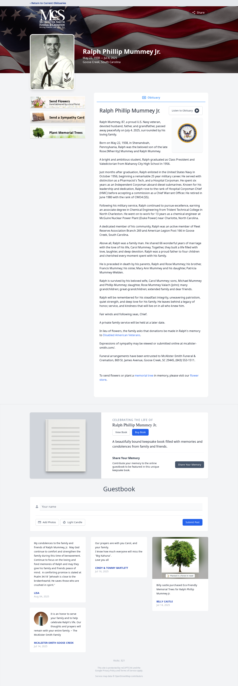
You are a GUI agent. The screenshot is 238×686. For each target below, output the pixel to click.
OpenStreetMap (122, 676)
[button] (180, 558)
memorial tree (144, 375)
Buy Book (140, 432)
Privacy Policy (109, 670)
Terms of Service (128, 670)
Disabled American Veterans (121, 335)
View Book (121, 432)
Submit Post (192, 522)
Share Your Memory (189, 464)
